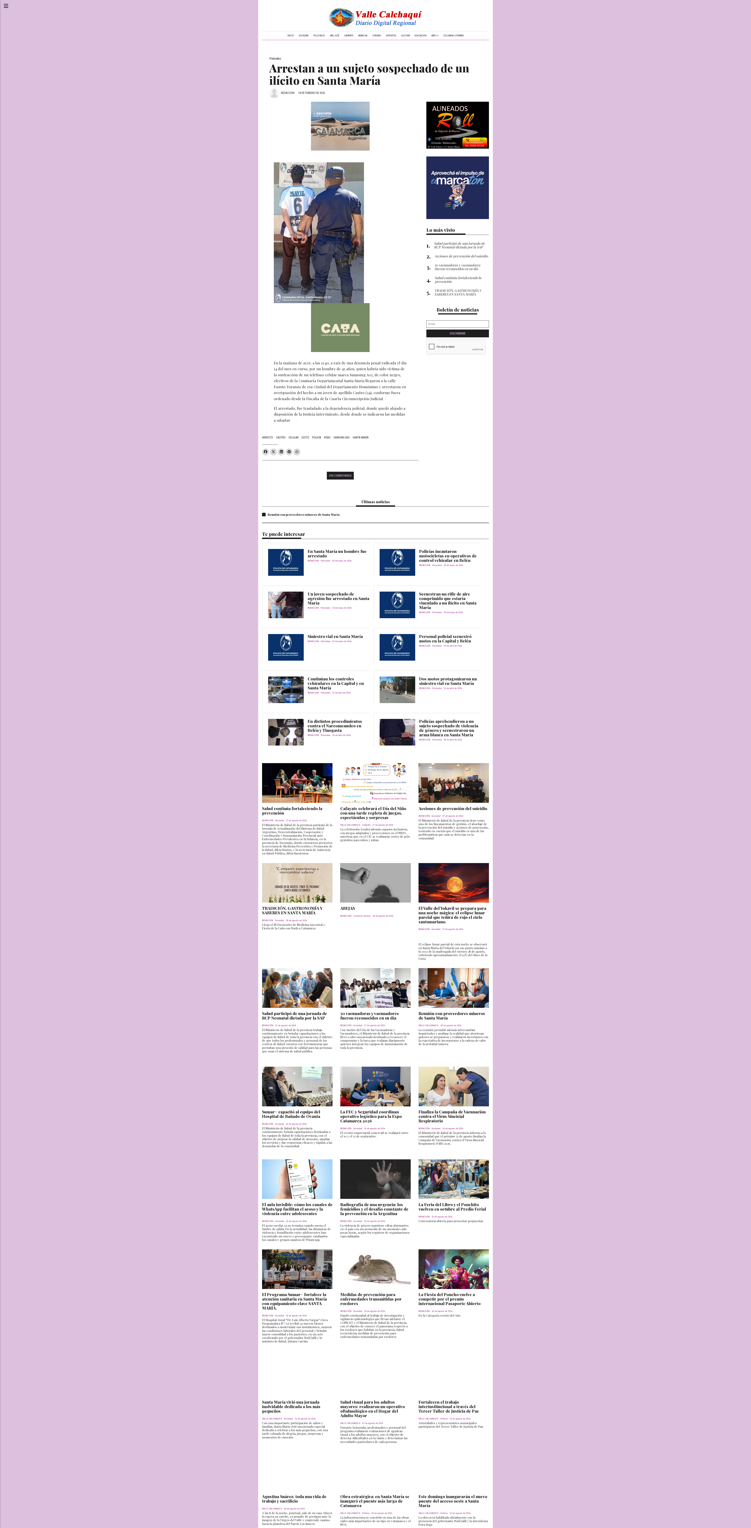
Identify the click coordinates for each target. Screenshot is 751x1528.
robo (327, 437)
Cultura (405, 35)
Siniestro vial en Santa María (335, 636)
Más (433, 35)
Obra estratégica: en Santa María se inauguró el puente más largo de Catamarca (374, 1501)
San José (334, 35)
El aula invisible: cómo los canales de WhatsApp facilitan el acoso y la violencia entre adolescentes (297, 1209)
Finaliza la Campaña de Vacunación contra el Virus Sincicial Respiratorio (452, 1116)
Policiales (319, 35)
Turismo (376, 35)
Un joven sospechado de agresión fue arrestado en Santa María (338, 598)
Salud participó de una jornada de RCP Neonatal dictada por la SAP (294, 1015)
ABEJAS (347, 908)
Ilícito (305, 437)
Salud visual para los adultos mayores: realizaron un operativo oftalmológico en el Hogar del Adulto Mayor (372, 1408)
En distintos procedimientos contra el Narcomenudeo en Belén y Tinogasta (335, 725)
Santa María (361, 437)
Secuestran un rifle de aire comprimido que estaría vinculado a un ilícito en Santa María (447, 600)
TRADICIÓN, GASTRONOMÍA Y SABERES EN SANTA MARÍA (292, 910)
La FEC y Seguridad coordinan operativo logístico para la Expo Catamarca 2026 (371, 1116)
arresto (267, 437)
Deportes (391, 35)
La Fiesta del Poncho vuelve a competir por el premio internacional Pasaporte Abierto (450, 1299)
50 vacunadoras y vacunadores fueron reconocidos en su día (369, 1015)
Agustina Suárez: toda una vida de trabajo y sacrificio (294, 1499)
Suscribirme (458, 333)
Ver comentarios (340, 475)
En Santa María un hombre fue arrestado (337, 553)
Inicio (290, 35)
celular (293, 437)
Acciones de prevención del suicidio (453, 808)
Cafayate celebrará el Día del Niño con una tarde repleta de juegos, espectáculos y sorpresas (373, 813)
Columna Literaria (453, 35)
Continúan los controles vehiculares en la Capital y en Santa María (336, 683)
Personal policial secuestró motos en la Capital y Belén (445, 638)
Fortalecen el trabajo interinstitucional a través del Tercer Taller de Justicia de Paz (449, 1406)
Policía (316, 437)
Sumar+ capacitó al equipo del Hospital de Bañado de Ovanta (291, 1114)
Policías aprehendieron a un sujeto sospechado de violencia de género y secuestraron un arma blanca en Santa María (448, 727)
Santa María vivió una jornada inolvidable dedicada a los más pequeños (291, 1406)
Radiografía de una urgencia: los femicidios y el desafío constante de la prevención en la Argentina (374, 1209)
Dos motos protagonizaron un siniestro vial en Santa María (448, 681)
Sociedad (304, 35)
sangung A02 (341, 437)
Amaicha (362, 35)
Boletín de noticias (458, 309)
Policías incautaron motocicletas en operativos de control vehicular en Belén (448, 555)
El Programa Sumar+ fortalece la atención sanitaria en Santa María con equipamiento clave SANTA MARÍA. (294, 1301)
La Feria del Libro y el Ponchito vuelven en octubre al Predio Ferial (452, 1207)
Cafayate (348, 35)
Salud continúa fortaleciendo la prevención (292, 811)
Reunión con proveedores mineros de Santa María (304, 515)
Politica (444, 1419)
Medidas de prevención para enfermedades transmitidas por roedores (371, 1299)
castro (281, 437)
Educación (421, 35)
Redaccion (287, 92)
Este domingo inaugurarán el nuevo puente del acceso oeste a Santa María (453, 1501)
